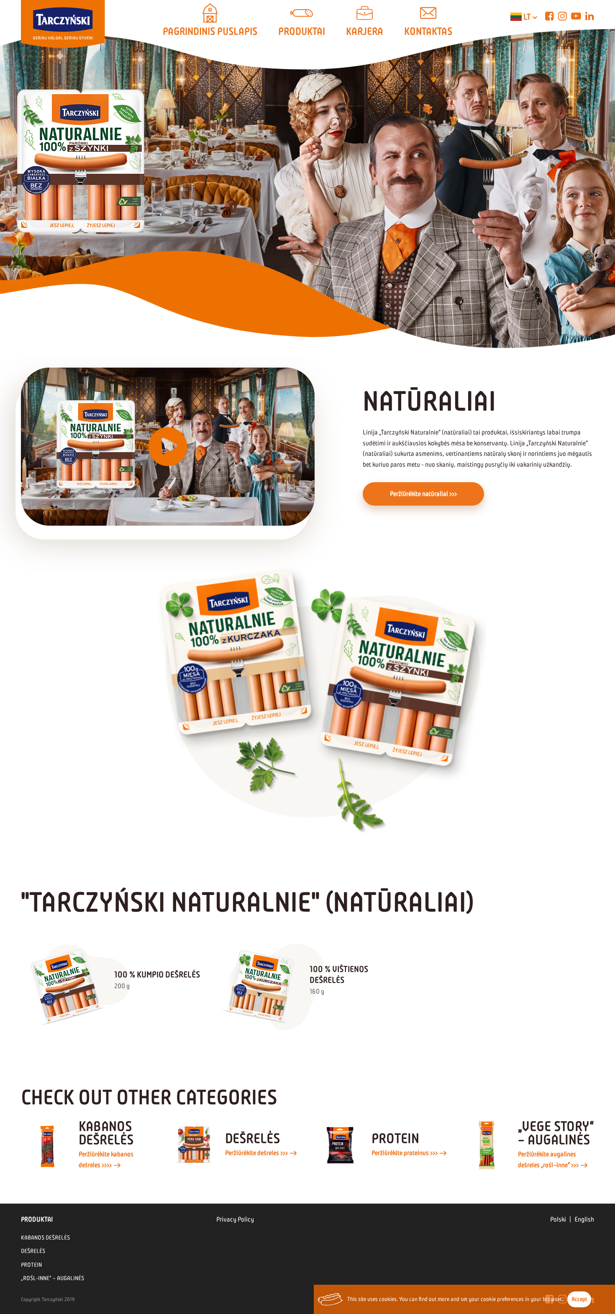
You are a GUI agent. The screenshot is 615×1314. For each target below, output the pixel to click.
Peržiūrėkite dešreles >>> (257, 1153)
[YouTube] (576, 16)
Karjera (364, 31)
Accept (579, 1299)
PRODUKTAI (301, 31)
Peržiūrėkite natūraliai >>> (423, 494)
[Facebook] (549, 16)
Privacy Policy (235, 1219)
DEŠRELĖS (33, 1251)
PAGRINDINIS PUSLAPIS (210, 31)
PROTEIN (31, 1264)
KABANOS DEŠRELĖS (45, 1237)
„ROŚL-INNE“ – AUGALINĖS (52, 1278)
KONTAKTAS (428, 31)
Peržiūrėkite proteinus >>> (405, 1153)
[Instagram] (562, 16)
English (584, 1219)
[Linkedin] (589, 16)
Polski (558, 1219)
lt (527, 16)
